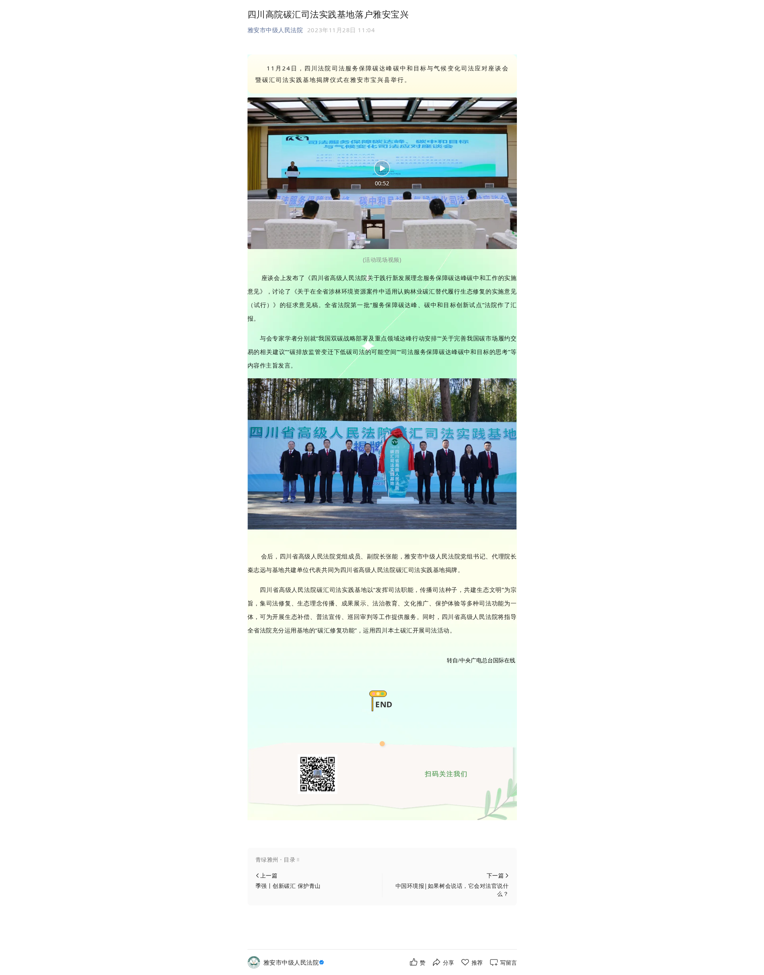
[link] (294, 962)
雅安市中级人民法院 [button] (275, 30)
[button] (382, 860)
